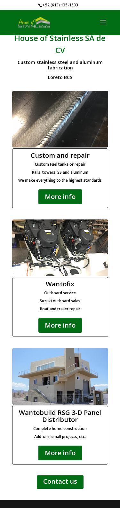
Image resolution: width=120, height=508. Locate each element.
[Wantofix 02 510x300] (60, 274)
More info (60, 196)
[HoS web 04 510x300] (60, 146)
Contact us (60, 481)
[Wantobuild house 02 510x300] (60, 403)
